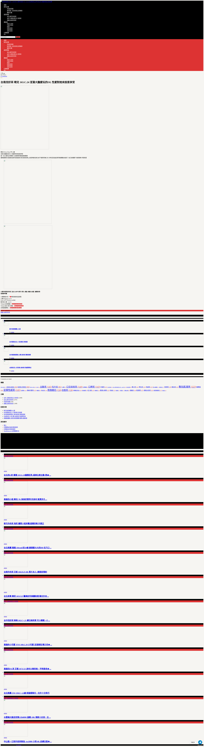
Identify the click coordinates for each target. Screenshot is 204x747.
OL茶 (38, 387)
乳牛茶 (57, 387)
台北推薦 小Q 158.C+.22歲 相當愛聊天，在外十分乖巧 (26, 693)
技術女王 (161, 387)
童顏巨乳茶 (77, 390)
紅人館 (91, 390)
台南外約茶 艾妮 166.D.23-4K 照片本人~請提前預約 (25, 572)
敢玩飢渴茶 (187, 386)
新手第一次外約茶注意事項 (14, 10)
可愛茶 (103, 387)
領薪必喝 (127, 390)
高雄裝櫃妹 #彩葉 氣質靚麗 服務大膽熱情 (15, 418)
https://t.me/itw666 (19, 306)
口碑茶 (94, 387)
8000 (8, 26)
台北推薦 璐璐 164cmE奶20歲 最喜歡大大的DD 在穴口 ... (27, 548)
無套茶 (39, 390)
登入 (5, 425)
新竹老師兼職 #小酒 (15, 329)
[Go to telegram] (200, 742)
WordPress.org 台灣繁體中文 (11, 431)
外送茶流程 (10, 8)
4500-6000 (10, 29)
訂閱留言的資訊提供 (9, 429)
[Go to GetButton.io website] (200, 745)
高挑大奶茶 (148, 390)
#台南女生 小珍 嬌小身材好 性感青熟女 (20, 367)
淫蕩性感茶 (12, 390)
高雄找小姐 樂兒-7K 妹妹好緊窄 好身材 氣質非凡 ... (25, 499)
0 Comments (4, 76)
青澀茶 (122, 390)
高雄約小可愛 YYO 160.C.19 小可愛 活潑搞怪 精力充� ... (28, 645)
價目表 (6, 22)
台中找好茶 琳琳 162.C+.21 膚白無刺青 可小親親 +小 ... (27, 620)
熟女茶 (44, 390)
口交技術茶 (74, 387)
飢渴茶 (140, 390)
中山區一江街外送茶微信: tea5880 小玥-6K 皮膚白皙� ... (28, 741)
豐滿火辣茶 (105, 390)
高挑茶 (164, 390)
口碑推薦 (6, 32)
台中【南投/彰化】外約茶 (14, 18)
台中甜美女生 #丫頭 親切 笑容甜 (18, 341)
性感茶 (149, 387)
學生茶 (142, 387)
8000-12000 (10, 23)
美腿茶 (97, 390)
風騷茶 (133, 390)
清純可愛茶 (31, 390)
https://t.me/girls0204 (17, 304)
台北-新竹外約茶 (11, 16)
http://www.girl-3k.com (16, 307)
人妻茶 (64, 387)
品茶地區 (6, 14)
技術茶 (167, 387)
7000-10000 (10, 25)
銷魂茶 (118, 390)
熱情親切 (54, 390)
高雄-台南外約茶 (11, 20)
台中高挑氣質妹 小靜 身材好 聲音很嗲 (20, 354)
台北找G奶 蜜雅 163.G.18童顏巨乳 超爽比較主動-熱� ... (27, 475)
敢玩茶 (175, 387)
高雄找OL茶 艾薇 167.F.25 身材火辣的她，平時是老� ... (27, 669)
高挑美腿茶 (158, 390)
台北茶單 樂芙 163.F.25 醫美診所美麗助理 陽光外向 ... (26, 596)
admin (12, 332)
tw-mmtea (18, 745)
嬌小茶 (135, 387)
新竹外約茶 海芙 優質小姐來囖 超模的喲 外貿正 (24, 524)
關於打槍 (9, 12)
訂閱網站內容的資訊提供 (11, 427)
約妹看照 (84, 390)
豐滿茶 (112, 390)
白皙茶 (67, 390)
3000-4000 (10, 30)
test (4, 34)
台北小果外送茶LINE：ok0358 (119, 387)
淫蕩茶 (24, 390)
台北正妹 (128, 387)
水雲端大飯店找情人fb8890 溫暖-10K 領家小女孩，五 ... (27, 717)
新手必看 (6, 6)
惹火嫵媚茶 (156, 387)
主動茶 (46, 387)
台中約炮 (109, 387)
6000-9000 (10, 28)
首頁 (5, 5)
